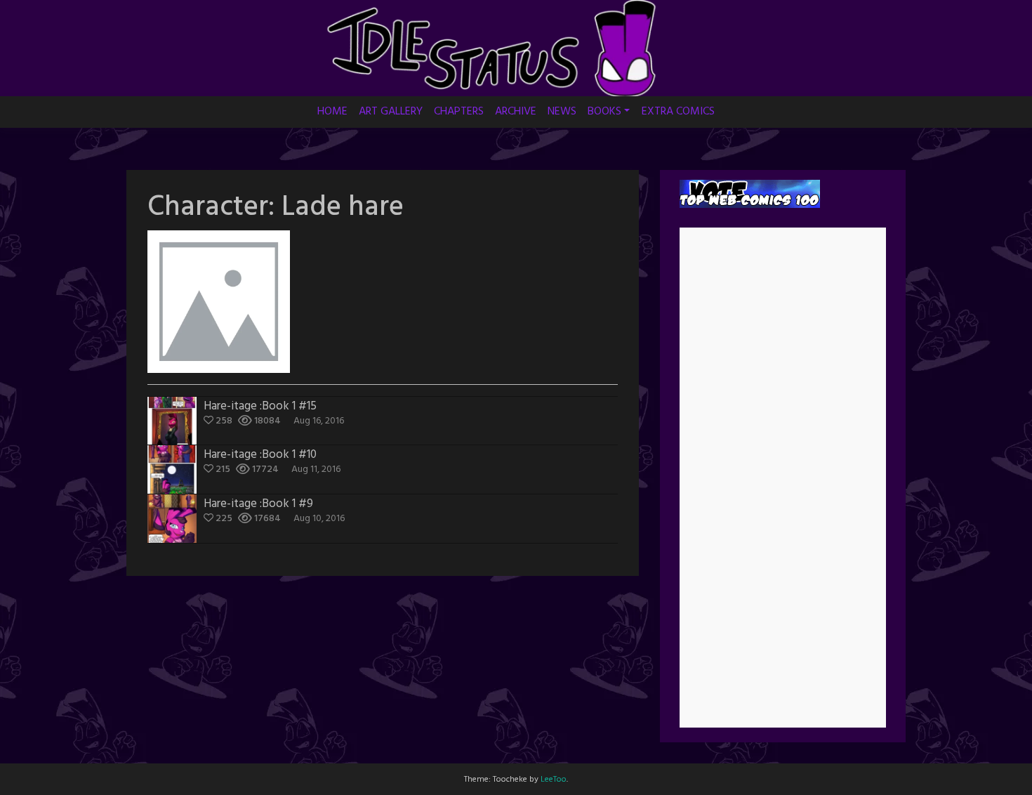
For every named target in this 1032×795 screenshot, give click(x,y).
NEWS (562, 112)
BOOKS (604, 112)
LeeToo (554, 780)
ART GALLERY (391, 112)
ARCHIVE (515, 112)
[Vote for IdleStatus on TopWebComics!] (750, 193)
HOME (332, 112)
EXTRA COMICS (678, 112)
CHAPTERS (459, 112)
